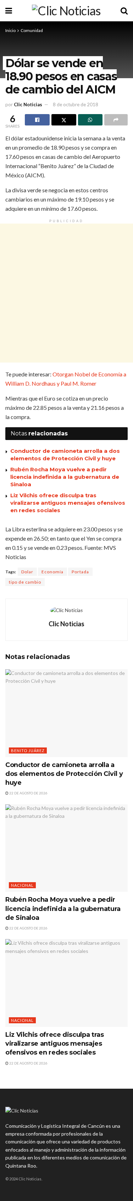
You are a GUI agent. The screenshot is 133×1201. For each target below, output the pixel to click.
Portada (80, 571)
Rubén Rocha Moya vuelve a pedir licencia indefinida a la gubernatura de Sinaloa (64, 477)
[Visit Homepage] (66, 11)
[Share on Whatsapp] (90, 119)
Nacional (22, 885)
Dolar (27, 571)
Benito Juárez (28, 750)
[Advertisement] (66, 293)
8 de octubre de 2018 (75, 104)
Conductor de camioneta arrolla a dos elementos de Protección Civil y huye (64, 774)
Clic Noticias (28, 104)
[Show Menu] (8, 10)
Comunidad (32, 30)
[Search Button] (124, 10)
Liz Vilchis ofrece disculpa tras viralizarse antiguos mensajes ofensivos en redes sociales (67, 503)
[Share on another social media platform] (116, 119)
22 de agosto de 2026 (28, 793)
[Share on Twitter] (63, 119)
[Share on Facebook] (37, 119)
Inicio (10, 30)
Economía (52, 571)
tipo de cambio (25, 582)
